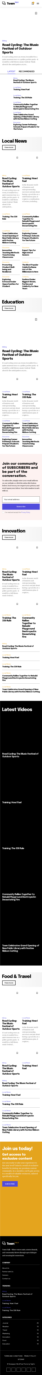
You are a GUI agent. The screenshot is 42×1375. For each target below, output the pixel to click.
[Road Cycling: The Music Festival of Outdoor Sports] (21, 23)
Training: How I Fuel (21, 90)
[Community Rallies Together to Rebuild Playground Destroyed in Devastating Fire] (7, 105)
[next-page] (38, 957)
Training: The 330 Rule (22, 98)
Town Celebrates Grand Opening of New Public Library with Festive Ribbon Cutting (26, 117)
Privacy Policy (25, 512)
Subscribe (21, 507)
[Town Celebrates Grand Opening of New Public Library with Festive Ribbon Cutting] (7, 115)
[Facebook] (8, 1370)
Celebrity (25, 262)
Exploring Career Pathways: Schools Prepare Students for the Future (26, 127)
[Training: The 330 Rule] (7, 97)
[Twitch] (24, 1370)
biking (4, 41)
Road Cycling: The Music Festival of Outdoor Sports (20, 48)
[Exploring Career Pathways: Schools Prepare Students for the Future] (7, 125)
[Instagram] (13, 1370)
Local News (17, 87)
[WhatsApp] (34, 1370)
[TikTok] (18, 1370)
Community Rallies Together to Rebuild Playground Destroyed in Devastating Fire (26, 107)
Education (16, 122)
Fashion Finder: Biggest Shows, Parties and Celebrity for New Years (30, 284)
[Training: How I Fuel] (7, 88)
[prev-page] (3, 957)
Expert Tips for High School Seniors (29, 252)
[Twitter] (29, 1370)
